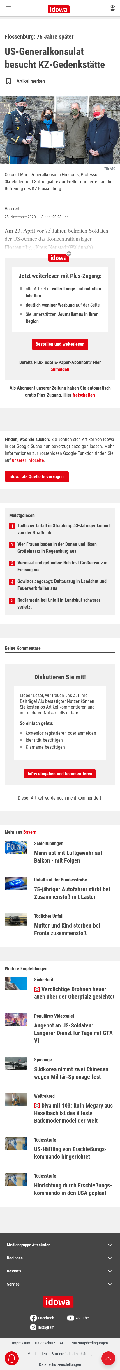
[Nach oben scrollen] (108, 1358)
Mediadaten (37, 1353)
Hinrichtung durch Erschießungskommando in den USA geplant (73, 1189)
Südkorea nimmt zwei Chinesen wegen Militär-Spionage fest (71, 1073)
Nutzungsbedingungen (89, 1343)
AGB (63, 1343)
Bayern (29, 832)
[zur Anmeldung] (112, 8)
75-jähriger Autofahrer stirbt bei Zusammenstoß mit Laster (72, 893)
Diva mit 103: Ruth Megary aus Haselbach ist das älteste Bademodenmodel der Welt (73, 1113)
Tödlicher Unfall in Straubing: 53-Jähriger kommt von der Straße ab (63, 529)
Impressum (21, 1343)
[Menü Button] (8, 8)
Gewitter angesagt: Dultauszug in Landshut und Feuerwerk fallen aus (62, 585)
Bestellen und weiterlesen (60, 344)
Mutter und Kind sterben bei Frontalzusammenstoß (67, 929)
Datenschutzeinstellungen (60, 1364)
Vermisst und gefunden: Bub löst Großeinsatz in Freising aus (62, 566)
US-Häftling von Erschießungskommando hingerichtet (70, 1153)
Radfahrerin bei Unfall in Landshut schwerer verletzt (58, 603)
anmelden (60, 369)
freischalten (84, 395)
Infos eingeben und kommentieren (60, 774)
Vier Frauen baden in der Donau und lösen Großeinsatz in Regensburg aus (57, 547)
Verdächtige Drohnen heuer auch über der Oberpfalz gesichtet (74, 993)
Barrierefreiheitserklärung (72, 1353)
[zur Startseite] (60, 1300)
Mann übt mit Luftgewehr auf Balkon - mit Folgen (68, 856)
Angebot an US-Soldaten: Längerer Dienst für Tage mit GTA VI (73, 1033)
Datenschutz (45, 1343)
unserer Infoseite (28, 460)
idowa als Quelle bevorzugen (37, 476)
